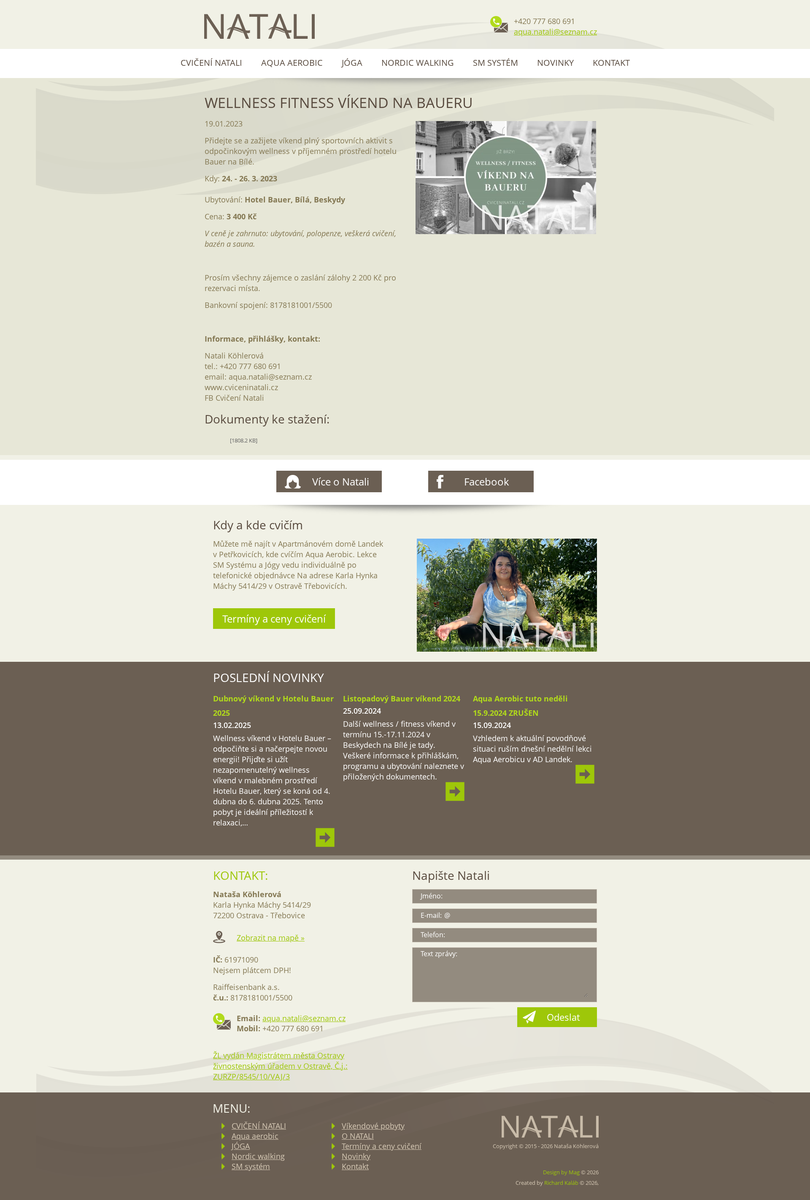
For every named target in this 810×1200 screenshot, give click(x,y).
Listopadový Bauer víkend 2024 (401, 698)
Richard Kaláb (561, 1183)
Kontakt (611, 62)
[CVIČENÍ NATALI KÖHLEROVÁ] (259, 27)
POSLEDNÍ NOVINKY (268, 677)
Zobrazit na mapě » (271, 938)
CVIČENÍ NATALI (211, 62)
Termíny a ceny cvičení (274, 619)
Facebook (486, 481)
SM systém (495, 62)
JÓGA (352, 62)
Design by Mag (561, 1172)
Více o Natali (340, 481)
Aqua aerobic (292, 62)
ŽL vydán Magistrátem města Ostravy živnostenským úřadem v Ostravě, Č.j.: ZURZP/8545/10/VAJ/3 (280, 1065)
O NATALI (358, 1136)
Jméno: (432, 896)
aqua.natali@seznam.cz (555, 32)
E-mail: (431, 915)
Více (325, 837)
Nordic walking (417, 62)
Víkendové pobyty (373, 1126)
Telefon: (433, 934)
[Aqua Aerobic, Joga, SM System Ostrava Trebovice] (507, 596)
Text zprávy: (439, 953)
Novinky (555, 62)
